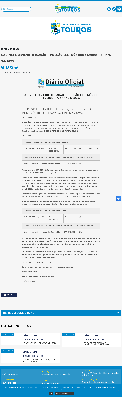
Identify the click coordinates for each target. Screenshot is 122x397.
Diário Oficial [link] (30, 335)
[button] (11, 28)
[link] (119, 9)
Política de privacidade (64, 393)
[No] (118, 391)
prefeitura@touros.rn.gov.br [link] (56, 374)
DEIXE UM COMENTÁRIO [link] (18, 312)
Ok (51, 393)
